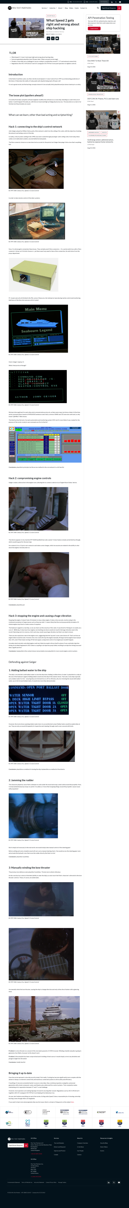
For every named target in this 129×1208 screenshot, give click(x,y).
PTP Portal (104, 2)
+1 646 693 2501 (92, 2)
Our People (80, 1150)
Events (77, 8)
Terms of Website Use (27, 1182)
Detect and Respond (59, 1147)
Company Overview (82, 1143)
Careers (79, 1154)
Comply (56, 1154)
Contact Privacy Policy (51, 1182)
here (72, 1102)
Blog (66, 8)
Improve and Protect (59, 1150)
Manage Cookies (62, 1182)
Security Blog (104, 1143)
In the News (80, 1147)
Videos (71, 8)
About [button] (60, 8)
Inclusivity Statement (39, 1182)
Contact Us (83, 8)
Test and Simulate (59, 1143)
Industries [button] (52, 8)
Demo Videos (104, 1147)
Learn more (94, 28)
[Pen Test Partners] (19, 8)
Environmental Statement (14, 1182)
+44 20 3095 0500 (77, 2)
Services (44, 8)
